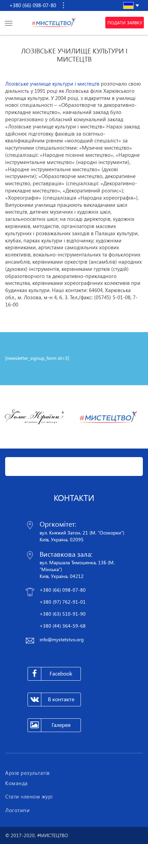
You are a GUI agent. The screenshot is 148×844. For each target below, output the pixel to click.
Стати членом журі (29, 796)
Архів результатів (27, 772)
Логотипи (17, 810)
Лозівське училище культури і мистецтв (52, 83)
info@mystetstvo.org (62, 639)
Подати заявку (124, 23)
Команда (16, 783)
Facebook (61, 673)
